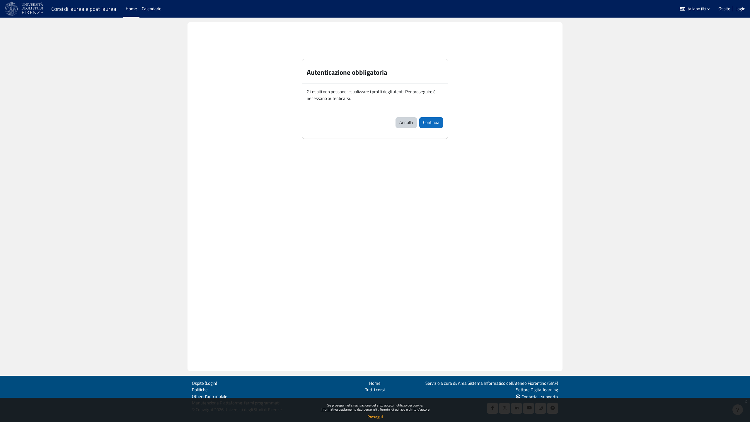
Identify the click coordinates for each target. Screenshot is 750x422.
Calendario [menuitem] (151, 8)
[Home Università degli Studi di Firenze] (24, 8)
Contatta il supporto (539, 396)
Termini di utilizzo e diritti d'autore (404, 409)
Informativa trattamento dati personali (349, 409)
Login (740, 9)
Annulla (406, 122)
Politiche (200, 389)
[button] (694, 9)
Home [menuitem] (131, 8)
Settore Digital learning (537, 389)
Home (375, 383)
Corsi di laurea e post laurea (83, 9)
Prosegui (375, 417)
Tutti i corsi (375, 389)
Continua (431, 122)
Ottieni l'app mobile (209, 396)
